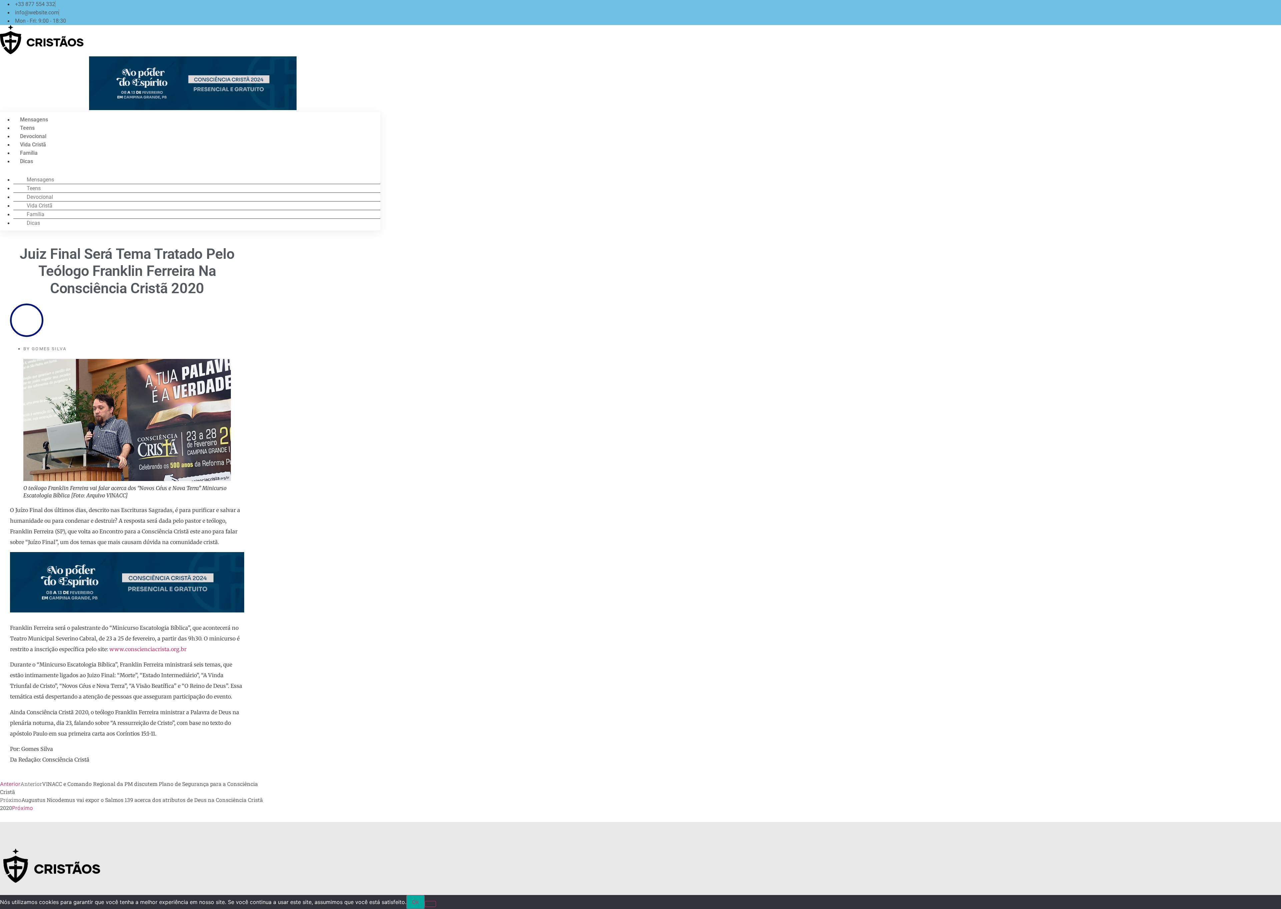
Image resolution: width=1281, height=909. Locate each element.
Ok (415, 902)
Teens (27, 128)
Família (29, 153)
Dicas (26, 161)
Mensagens (34, 119)
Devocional (33, 136)
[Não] (430, 904)
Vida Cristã (33, 144)
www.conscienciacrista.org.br (147, 649)
